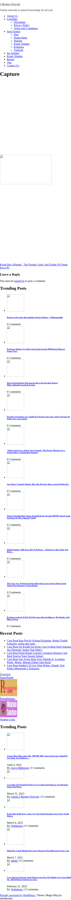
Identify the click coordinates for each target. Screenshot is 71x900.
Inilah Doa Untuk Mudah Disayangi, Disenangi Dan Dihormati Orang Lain (38, 851)
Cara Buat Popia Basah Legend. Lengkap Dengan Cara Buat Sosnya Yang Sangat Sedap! (37, 655)
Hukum (18, 40)
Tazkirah (18, 50)
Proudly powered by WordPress (17, 895)
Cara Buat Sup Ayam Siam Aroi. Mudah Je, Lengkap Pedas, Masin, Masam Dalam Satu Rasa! (36, 661)
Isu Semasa (13, 53)
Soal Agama (13, 31)
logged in (19, 280)
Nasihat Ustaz (7, 719)
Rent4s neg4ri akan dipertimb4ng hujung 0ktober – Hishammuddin (35, 317)
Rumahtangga (7, 698)
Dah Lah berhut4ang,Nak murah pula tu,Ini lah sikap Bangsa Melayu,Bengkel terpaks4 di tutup (32, 384)
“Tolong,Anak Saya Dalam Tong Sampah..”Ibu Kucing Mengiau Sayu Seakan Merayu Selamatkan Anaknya (36, 451)
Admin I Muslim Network (25, 796)
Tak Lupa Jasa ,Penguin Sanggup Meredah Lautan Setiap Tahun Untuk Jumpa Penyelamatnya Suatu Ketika (36, 584)
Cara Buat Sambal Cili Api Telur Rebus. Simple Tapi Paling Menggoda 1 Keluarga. (35, 667)
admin (14, 860)
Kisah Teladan (21, 43)
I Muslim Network (10, 4)
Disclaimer (20, 22)
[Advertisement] (35, 116)
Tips (9, 62)
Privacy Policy (22, 25)
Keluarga (19, 46)
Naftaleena (17, 825)
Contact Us (13, 65)
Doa (16, 34)
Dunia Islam (20, 37)
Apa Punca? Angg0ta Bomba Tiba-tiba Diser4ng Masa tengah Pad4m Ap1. (38, 484)
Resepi (10, 59)
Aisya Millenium (20, 767)
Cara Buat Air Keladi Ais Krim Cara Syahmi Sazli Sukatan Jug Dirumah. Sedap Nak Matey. (39, 648)
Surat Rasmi (6, 677)
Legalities (12, 19)
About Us (12, 15)
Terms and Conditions (26, 28)
